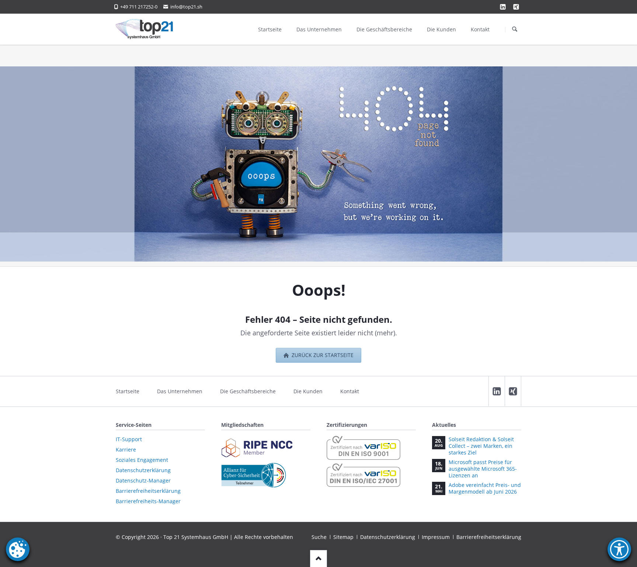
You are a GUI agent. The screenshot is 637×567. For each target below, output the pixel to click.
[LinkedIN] (496, 391)
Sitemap (343, 536)
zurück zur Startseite (322, 355)
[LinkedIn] (502, 6)
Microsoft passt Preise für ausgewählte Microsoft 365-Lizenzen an (483, 469)
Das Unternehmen (179, 391)
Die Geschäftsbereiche (248, 391)
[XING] (516, 6)
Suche (319, 536)
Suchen (515, 29)
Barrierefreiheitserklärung (488, 536)
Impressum (436, 536)
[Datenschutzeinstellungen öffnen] (18, 556)
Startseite (127, 391)
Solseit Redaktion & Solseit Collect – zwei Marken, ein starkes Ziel (481, 446)
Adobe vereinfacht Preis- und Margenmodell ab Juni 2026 (485, 488)
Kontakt (349, 391)
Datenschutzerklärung (387, 536)
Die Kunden (308, 391)
